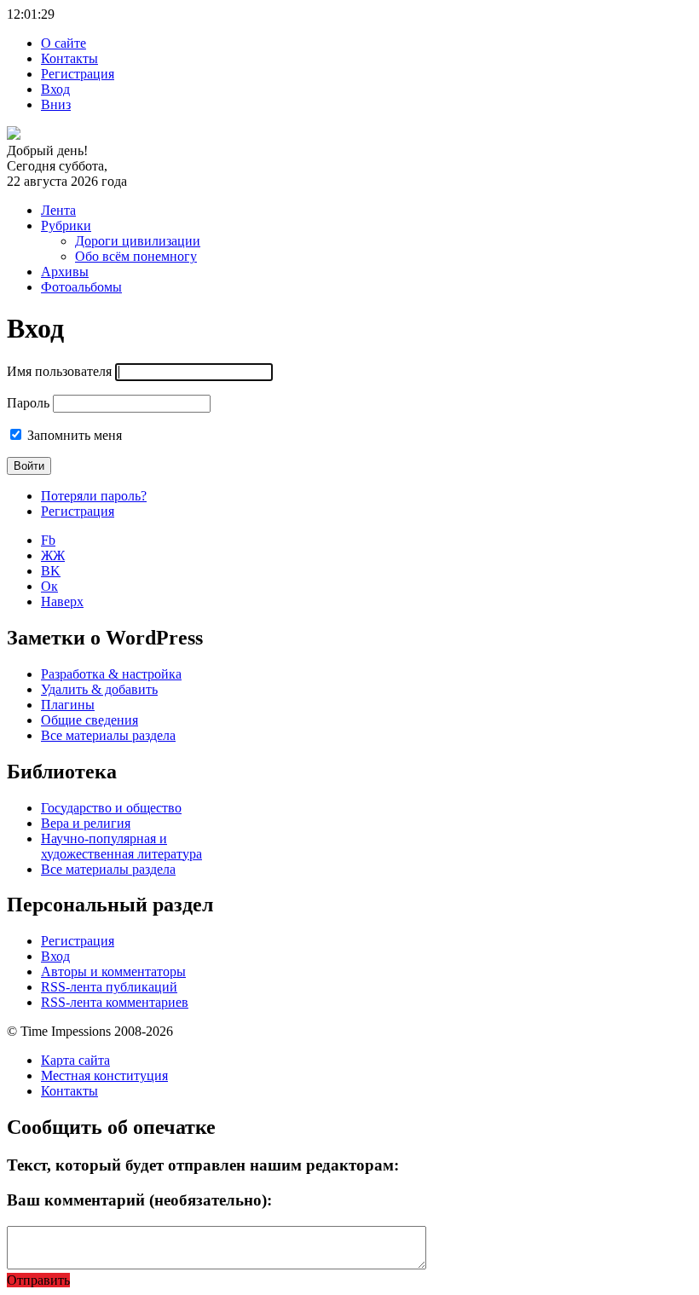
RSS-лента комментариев (114, 1002)
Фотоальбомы (81, 287)
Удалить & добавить (99, 689)
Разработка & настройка (111, 674)
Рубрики (66, 225)
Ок (49, 586)
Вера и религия (85, 823)
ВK (51, 571)
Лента (58, 210)
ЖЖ (53, 555)
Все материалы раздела (108, 735)
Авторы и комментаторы (113, 971)
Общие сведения (89, 720)
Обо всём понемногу (136, 256)
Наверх (62, 601)
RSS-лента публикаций (109, 987)
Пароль (28, 403)
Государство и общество (111, 808)
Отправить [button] (38, 1280)
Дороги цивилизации (137, 241)
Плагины (68, 704)
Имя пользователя (59, 371)
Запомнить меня (74, 435)
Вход (55, 89)
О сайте (63, 43)
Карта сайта (75, 1060)
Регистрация (77, 73)
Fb (48, 540)
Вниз (56, 104)
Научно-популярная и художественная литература (121, 846)
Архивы (65, 271)
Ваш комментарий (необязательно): (139, 1200)
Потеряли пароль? (94, 496)
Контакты (69, 58)
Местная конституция (104, 1075)
